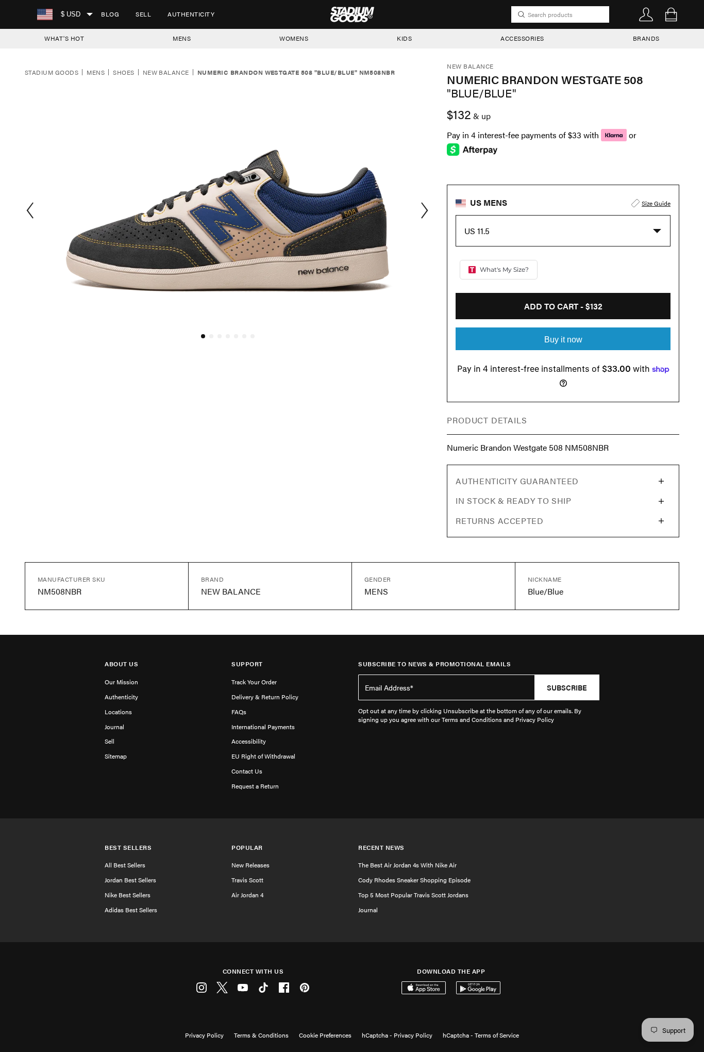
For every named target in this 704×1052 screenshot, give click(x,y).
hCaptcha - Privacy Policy (397, 1035)
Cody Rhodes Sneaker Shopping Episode (414, 879)
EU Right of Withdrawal (263, 756)
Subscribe (567, 687)
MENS (182, 38)
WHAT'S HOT (64, 38)
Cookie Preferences (325, 1035)
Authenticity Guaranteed (517, 481)
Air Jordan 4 (247, 894)
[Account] (646, 14)
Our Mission (121, 681)
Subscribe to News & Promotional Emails (434, 664)
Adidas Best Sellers (131, 909)
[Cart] (671, 14)
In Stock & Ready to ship (513, 500)
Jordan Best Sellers (130, 879)
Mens (96, 72)
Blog (110, 14)
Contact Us (246, 771)
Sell (143, 14)
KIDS (404, 38)
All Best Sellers (125, 864)
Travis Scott (247, 879)
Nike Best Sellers (127, 894)
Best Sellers (128, 847)
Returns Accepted (499, 521)
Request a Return (255, 786)
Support (247, 664)
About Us (121, 664)
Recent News (381, 847)
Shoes (123, 72)
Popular (247, 847)
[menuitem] (110, 14)
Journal (114, 726)
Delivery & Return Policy (264, 696)
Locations (118, 711)
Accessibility (248, 741)
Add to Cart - (563, 306)
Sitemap (116, 756)
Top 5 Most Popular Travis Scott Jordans (413, 894)
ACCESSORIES (522, 38)
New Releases (250, 864)
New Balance (166, 72)
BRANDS (646, 38)
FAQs (238, 711)
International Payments (263, 726)
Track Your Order (254, 681)
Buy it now (563, 339)
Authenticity (190, 14)
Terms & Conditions (261, 1035)
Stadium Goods (51, 72)
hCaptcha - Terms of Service (481, 1035)
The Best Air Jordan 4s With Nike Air (407, 864)
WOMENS (293, 38)
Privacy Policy (204, 1035)
